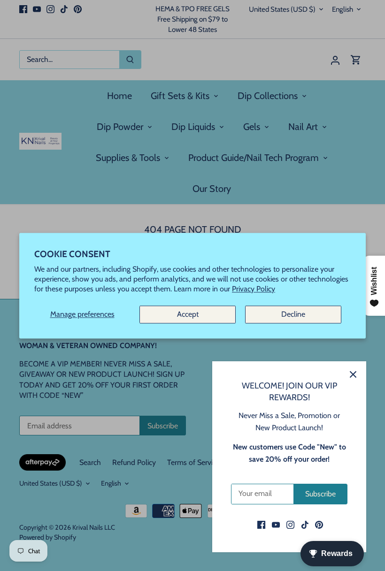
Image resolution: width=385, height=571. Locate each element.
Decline (293, 314)
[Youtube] (276, 524)
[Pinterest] (319, 524)
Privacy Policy (253, 288)
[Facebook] (261, 524)
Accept (188, 314)
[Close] (353, 374)
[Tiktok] (305, 524)
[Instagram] (290, 524)
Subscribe (320, 493)
